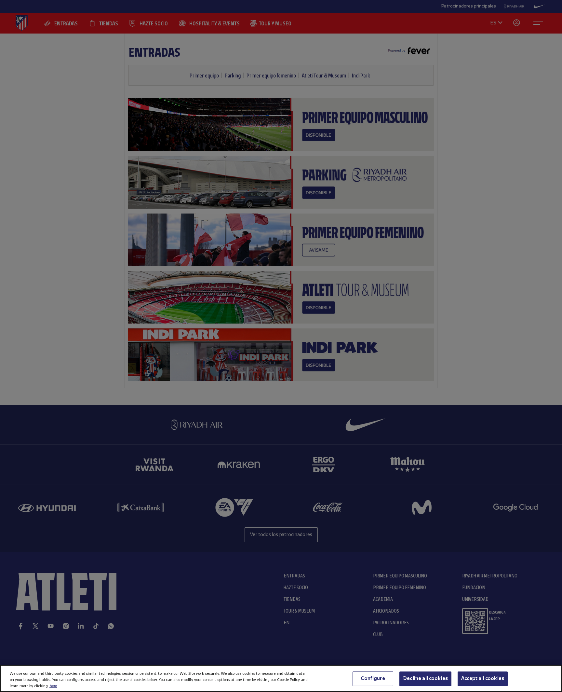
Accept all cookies (482, 678)
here (53, 685)
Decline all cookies (425, 678)
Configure (373, 678)
